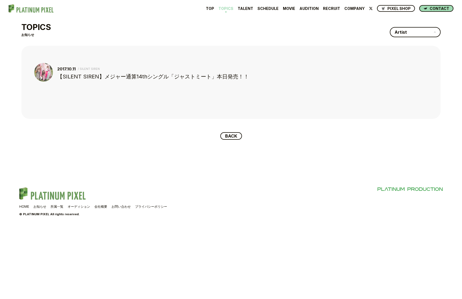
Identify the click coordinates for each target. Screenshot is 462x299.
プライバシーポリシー (151, 207)
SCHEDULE (268, 8)
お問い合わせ (121, 207)
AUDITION (309, 8)
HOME (24, 207)
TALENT (245, 8)
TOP (210, 8)
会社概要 (100, 207)
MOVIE (289, 8)
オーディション (79, 207)
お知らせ (39, 207)
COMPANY (354, 8)
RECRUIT (331, 8)
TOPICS (225, 8)
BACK (231, 136)
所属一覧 (57, 207)
